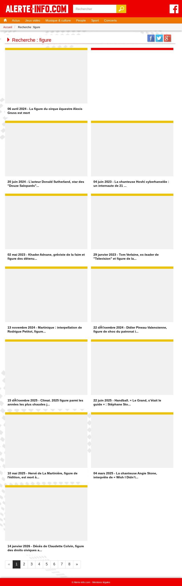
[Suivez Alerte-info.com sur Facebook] (174, 9)
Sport (95, 20)
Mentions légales (101, 582)
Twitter (159, 38)
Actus (16, 20)
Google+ (167, 38)
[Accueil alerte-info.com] (36, 9)
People (81, 20)
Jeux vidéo (32, 20)
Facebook (150, 38)
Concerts (110, 20)
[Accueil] (4, 20)
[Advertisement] (132, 77)
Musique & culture (58, 20)
